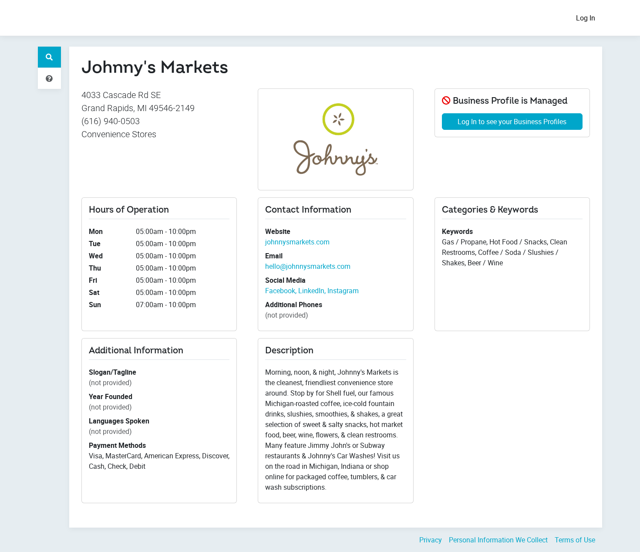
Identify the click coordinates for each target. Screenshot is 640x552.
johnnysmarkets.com (297, 242)
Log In (585, 18)
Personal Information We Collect (498, 540)
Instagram (343, 290)
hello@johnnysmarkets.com (307, 266)
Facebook (280, 290)
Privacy (430, 540)
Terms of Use (575, 540)
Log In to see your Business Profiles (512, 121)
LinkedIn (311, 290)
